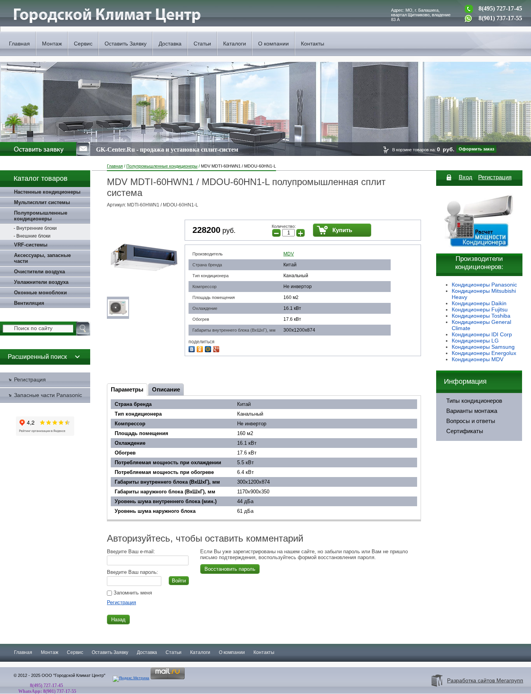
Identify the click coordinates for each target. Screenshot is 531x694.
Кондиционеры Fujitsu (480, 309)
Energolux (503, 353)
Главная (19, 43)
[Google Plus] (217, 348)
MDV (288, 254)
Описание (166, 389)
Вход (465, 177)
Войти (179, 581)
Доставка (170, 43)
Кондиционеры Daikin (479, 303)
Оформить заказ (476, 149)
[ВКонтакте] (193, 348)
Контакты (312, 43)
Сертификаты (464, 431)
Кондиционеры (471, 347)
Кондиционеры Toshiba (481, 316)
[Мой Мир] (209, 348)
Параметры (127, 389)
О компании (273, 43)
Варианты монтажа (471, 411)
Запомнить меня (132, 593)
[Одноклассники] (201, 348)
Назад (118, 619)
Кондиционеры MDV (477, 359)
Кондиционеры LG (475, 340)
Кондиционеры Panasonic (484, 284)
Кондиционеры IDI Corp (482, 334)
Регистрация (121, 602)
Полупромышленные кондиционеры (161, 166)
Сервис (83, 43)
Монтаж (52, 43)
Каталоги (234, 43)
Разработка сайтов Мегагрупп (485, 680)
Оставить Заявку (126, 43)
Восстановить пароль (229, 569)
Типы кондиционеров (474, 401)
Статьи (202, 43)
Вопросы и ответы (470, 421)
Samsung (503, 347)
